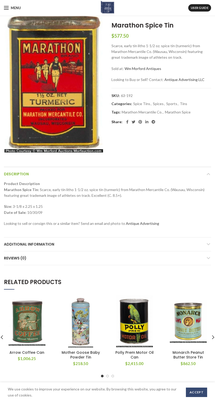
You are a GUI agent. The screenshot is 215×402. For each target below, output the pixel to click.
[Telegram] (153, 121)
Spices (158, 104)
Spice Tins (141, 104)
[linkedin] (147, 121)
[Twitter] (133, 121)
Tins (183, 104)
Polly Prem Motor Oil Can (134, 355)
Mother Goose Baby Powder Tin (81, 355)
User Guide (199, 7)
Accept (196, 392)
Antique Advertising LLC (184, 79)
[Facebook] (127, 121)
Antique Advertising (142, 223)
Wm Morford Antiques (143, 68)
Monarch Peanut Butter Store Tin (188, 355)
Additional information (29, 244)
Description (16, 174)
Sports (171, 104)
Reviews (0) (15, 258)
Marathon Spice (178, 112)
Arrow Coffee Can (26, 352)
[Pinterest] (140, 121)
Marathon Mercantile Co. (142, 112)
